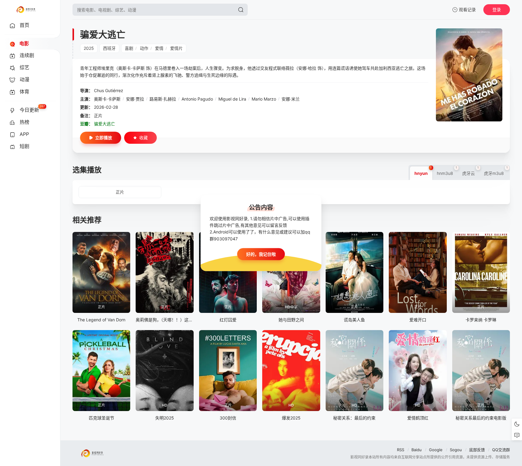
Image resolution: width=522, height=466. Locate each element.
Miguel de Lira (232, 98)
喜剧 (129, 48)
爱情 (159, 48)
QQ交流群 (501, 449)
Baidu (416, 449)
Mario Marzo (264, 98)
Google (436, 449)
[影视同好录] (26, 9)
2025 (89, 48)
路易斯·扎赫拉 (163, 98)
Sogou (456, 449)
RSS (400, 449)
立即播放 (103, 137)
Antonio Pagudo (197, 98)
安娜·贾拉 (135, 98)
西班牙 (109, 48)
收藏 (143, 137)
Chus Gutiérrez (108, 90)
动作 (144, 48)
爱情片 (176, 48)
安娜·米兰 (291, 98)
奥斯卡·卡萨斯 (107, 98)
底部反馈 (477, 449)
